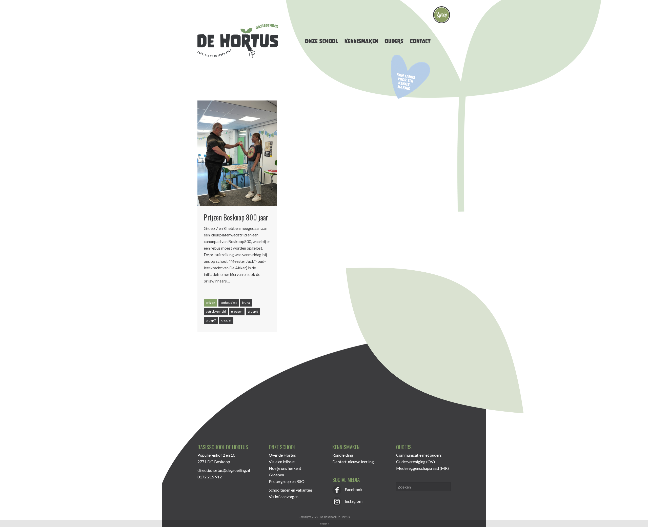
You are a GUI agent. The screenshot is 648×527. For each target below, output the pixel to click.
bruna (246, 303)
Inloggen (324, 523)
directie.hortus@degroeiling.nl (223, 470)
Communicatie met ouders (419, 455)
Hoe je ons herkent (285, 468)
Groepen (276, 474)
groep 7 (211, 320)
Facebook (353, 489)
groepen (236, 311)
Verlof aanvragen (283, 496)
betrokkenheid (216, 311)
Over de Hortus (282, 455)
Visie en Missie (282, 461)
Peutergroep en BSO (287, 481)
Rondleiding (342, 455)
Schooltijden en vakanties (291, 490)
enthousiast (228, 303)
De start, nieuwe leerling (353, 461)
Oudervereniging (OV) (415, 461)
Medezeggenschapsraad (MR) (422, 468)
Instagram (353, 501)
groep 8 (253, 311)
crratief (226, 320)
